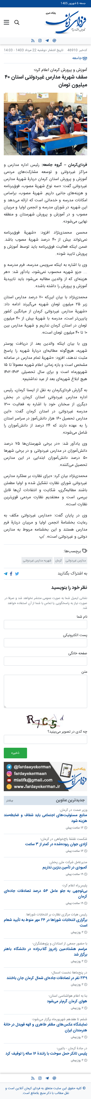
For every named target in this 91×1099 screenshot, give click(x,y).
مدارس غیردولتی (75, 560)
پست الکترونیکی (75, 635)
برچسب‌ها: (73, 551)
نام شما (82, 617)
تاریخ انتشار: (55, 50)
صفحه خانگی (77, 654)
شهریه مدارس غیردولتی (37, 560)
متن (84, 672)
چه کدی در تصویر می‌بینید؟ (67, 732)
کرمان (58, 560)
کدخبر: (83, 50)
